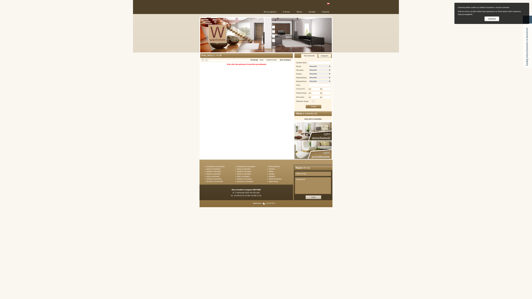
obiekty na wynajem (244, 179)
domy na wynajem (244, 169)
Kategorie (324, 56)
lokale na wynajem (244, 174)
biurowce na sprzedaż (214, 181)
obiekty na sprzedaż (214, 179)
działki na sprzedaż (213, 171)
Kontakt (312, 12)
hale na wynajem (243, 176)
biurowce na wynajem (245, 181)
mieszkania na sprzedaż (215, 166)
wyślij (313, 197)
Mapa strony (273, 181)
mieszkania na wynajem (246, 166)
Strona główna (270, 12)
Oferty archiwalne (275, 179)
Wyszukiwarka (309, 56)
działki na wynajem (244, 171)
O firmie (286, 12)
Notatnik (325, 12)
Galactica (270, 203)
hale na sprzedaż (212, 176)
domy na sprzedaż (213, 169)
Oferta (299, 12)
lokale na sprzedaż (213, 174)
